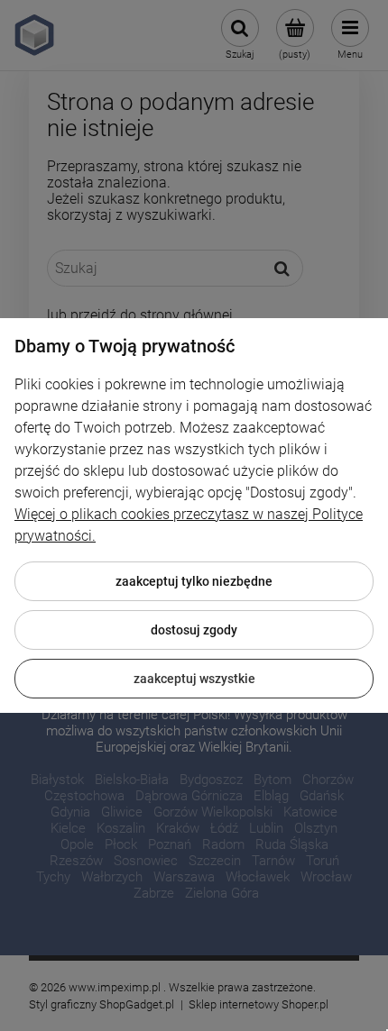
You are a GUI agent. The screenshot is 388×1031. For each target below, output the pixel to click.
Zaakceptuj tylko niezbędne (194, 581)
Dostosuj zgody (194, 630)
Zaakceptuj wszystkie (194, 678)
